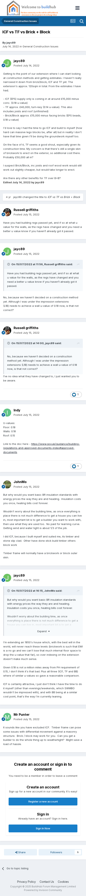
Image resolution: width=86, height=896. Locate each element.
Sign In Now (43, 828)
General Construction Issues (40, 46)
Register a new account (43, 801)
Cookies (63, 881)
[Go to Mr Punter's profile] (7, 717)
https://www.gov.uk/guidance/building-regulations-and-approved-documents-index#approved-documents (41, 448)
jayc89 (11, 42)
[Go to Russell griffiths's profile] (7, 212)
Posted (26, 65)
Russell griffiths (26, 210)
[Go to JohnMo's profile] (7, 484)
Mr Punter (22, 715)
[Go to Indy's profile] (7, 413)
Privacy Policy (26, 881)
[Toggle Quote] (9, 264)
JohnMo (20, 482)
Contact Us (47, 881)
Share (21, 852)
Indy (17, 410)
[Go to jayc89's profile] (7, 63)
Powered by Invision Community (43, 890)
